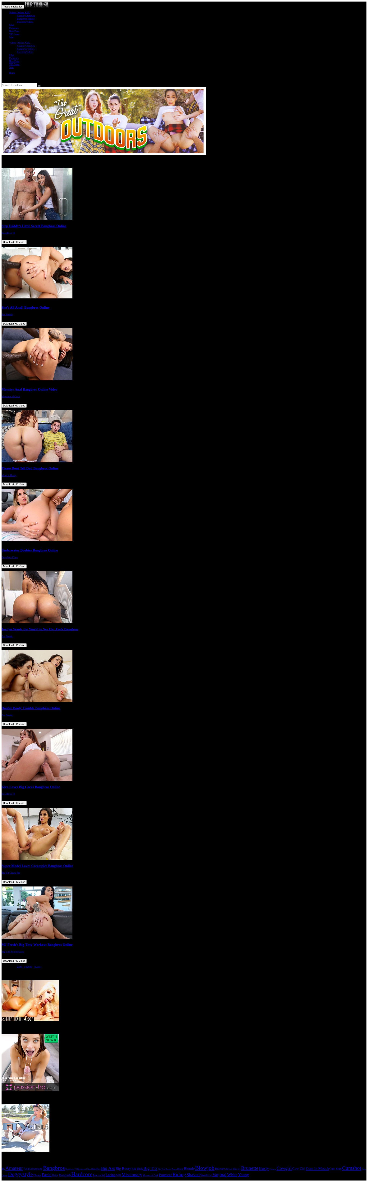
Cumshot (351, 1168)
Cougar (272, 1169)
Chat (11, 24)
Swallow (206, 1175)
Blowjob (204, 1168)
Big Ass (108, 1168)
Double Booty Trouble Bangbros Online (31, 708)
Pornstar (165, 1175)
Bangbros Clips (10, 557)
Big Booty (123, 1168)
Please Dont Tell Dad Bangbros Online (30, 468)
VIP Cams (14, 34)
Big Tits (150, 1168)
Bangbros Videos (25, 18)
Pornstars (14, 27)
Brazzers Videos (25, 21)
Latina (111, 1175)
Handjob (65, 1175)
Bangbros (54, 1168)
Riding (179, 1174)
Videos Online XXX (19, 12)
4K (3, 1168)
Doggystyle (20, 1174)
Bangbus (95, 1168)
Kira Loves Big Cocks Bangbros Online (31, 787)
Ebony (37, 1175)
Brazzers (220, 1168)
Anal (27, 1169)
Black (180, 1168)
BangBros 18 (8, 232)
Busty (264, 1168)
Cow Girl (298, 1169)
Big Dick (137, 1168)
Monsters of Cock (11, 396)
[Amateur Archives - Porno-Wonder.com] (36, 6)
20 (28, 966)
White (232, 1174)
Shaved (193, 1174)
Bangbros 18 (71, 1169)
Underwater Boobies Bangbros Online (30, 550)
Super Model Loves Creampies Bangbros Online (37, 866)
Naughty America (26, 15)
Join (11, 37)
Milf (118, 1175)
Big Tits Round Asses (13, 951)
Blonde (189, 1168)
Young (243, 1175)
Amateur (14, 1168)
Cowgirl (284, 1168)
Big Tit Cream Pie (11, 872)
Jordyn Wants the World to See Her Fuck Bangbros (40, 629)
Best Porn (14, 31)
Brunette (249, 1168)
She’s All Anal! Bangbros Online (25, 307)
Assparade (36, 1168)
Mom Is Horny (9, 475)
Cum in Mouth (317, 1168)
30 (31, 966)
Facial (47, 1174)
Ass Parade (7, 314)
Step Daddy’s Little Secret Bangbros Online (34, 226)
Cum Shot (335, 1168)
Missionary (132, 1174)
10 (25, 966)
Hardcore (81, 1174)
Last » (38, 966)
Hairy (55, 1175)
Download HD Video (14, 242)
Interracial (99, 1175)
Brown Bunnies (233, 1169)
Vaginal (219, 1174)
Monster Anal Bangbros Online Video (29, 389)
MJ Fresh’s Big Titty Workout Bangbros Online (37, 945)
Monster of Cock (150, 1175)
